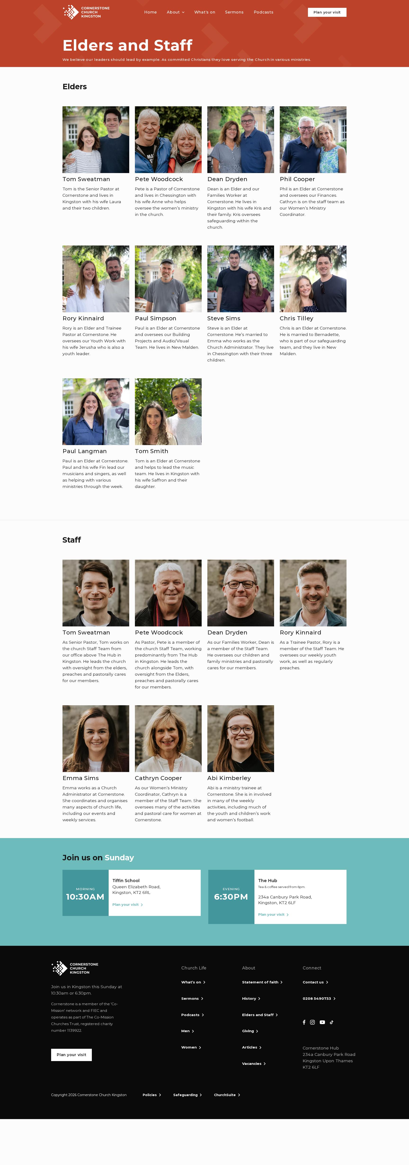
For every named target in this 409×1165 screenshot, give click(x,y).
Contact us (313, 982)
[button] (175, 12)
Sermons (190, 998)
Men (185, 1031)
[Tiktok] (331, 1022)
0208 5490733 (317, 998)
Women (189, 1047)
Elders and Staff (258, 1015)
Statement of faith (260, 982)
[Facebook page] (304, 1022)
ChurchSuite (225, 1095)
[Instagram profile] (312, 1022)
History (249, 998)
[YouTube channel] (322, 1022)
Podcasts (190, 1015)
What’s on (191, 982)
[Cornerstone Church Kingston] (86, 12)
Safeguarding (185, 1095)
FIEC (95, 1010)
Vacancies (252, 1063)
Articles (249, 1047)
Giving (248, 1031)
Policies (150, 1095)
